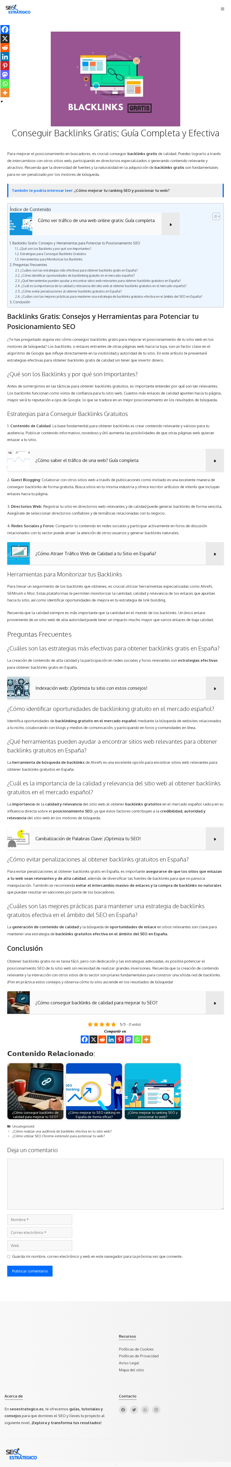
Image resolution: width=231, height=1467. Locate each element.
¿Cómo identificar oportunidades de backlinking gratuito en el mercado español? (78, 275)
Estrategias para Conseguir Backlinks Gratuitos (53, 254)
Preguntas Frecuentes (30, 264)
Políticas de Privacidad (139, 1355)
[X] (93, 1039)
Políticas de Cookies (136, 1349)
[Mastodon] (129, 1039)
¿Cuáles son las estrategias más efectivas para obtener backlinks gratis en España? (79, 270)
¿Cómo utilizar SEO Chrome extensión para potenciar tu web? (58, 1136)
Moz (31, 593)
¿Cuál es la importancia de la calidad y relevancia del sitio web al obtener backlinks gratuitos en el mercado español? (104, 286)
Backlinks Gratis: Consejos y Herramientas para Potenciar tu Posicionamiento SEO (76, 243)
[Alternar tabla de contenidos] (214, 216)
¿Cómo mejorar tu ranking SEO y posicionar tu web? (122, 190)
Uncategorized (23, 1126)
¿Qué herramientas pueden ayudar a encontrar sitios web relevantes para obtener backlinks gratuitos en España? (101, 281)
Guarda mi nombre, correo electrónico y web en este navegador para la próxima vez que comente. (97, 1256)
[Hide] (2, 101)
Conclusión (21, 302)
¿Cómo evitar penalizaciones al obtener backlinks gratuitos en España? (71, 291)
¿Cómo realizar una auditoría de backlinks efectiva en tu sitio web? (62, 1131)
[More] (146, 1039)
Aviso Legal (129, 1362)
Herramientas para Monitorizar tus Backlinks (51, 259)
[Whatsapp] (137, 1039)
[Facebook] (85, 1039)
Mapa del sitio (131, 1369)
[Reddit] (102, 1039)
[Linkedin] (111, 1039)
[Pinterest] (120, 1039)
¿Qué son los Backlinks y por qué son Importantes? (55, 249)
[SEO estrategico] (18, 9)
